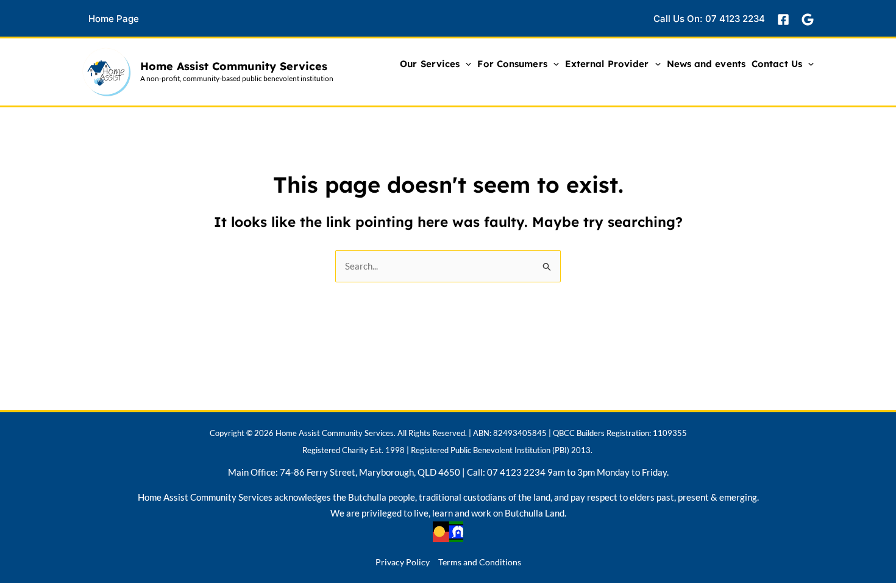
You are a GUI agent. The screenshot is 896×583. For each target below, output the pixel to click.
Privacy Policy (402, 562)
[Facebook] (783, 19)
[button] (122, 18)
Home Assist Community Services (233, 66)
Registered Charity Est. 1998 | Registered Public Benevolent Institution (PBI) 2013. (447, 450)
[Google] (808, 19)
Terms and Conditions (479, 562)
